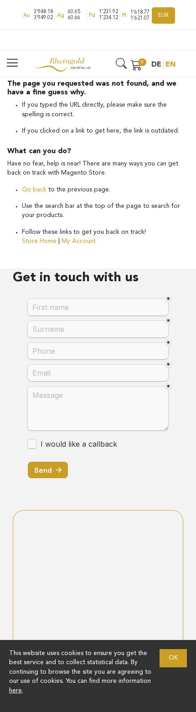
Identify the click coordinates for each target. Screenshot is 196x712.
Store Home (39, 241)
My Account (79, 241)
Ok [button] (173, 658)
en (170, 64)
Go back (35, 190)
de (156, 64)
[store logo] (62, 65)
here (15, 691)
